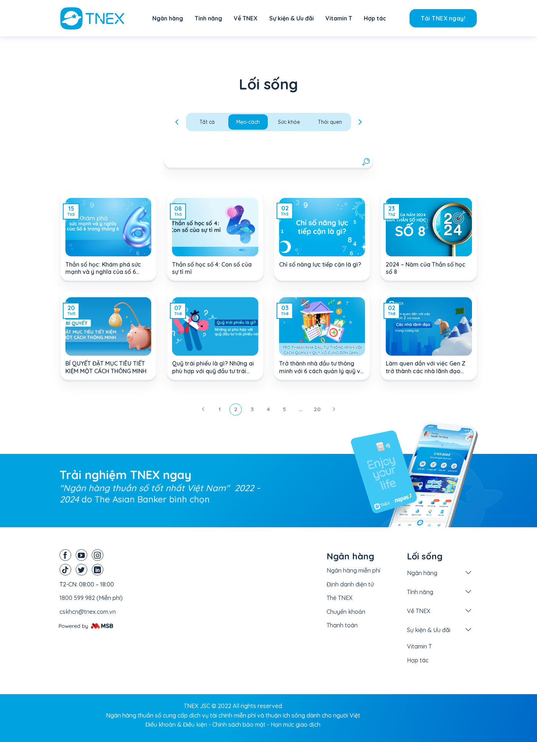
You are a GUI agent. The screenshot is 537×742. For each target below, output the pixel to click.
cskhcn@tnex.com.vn (88, 611)
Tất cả (207, 122)
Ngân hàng (167, 18)
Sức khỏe (289, 122)
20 (317, 409)
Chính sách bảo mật (239, 724)
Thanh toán (342, 625)
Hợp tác (375, 18)
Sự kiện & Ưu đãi (291, 18)
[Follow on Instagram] (97, 555)
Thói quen (330, 122)
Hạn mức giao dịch (295, 724)
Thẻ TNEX (340, 597)
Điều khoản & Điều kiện (176, 724)
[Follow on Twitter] (81, 569)
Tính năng (208, 18)
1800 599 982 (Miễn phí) (91, 597)
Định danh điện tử (350, 584)
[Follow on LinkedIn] (97, 569)
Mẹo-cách (248, 122)
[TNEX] (96, 18)
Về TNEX (246, 18)
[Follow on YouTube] (81, 555)
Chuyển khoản (346, 611)
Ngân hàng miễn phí (353, 570)
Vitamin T (338, 18)
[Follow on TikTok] (65, 569)
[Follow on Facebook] (65, 555)
